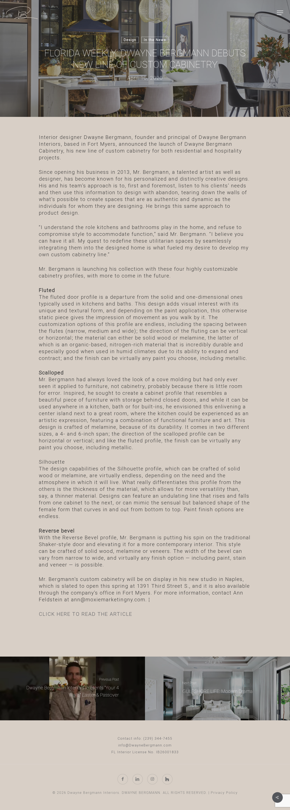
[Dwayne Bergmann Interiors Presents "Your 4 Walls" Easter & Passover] (72, 688)
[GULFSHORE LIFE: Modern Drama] (217, 688)
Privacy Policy (224, 793)
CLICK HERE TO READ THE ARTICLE (85, 614)
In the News (155, 40)
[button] (280, 13)
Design (130, 40)
